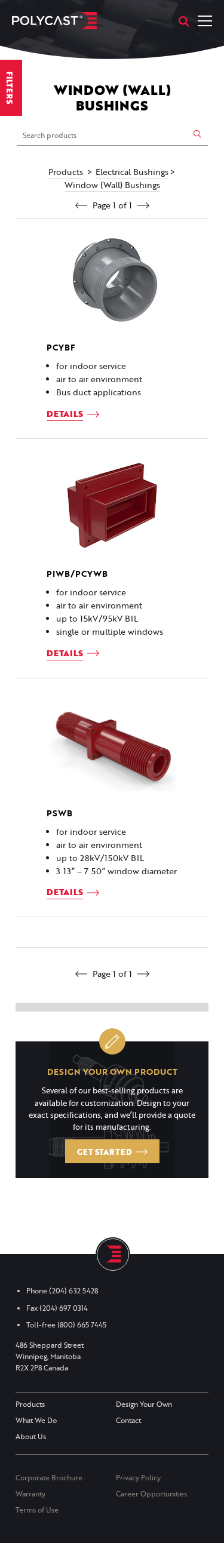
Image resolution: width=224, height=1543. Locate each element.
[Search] (184, 21)
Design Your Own (144, 1404)
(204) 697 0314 (63, 1308)
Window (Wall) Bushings (112, 185)
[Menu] (205, 21)
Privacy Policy (138, 1478)
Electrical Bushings (132, 172)
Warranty (30, 1494)
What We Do (36, 1420)
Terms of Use (37, 1510)
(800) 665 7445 (81, 1325)
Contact (128, 1420)
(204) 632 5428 (73, 1291)
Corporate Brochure (49, 1478)
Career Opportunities (151, 1494)
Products (65, 172)
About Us (31, 1436)
